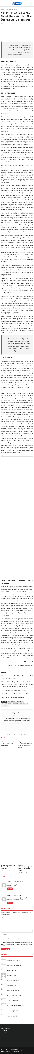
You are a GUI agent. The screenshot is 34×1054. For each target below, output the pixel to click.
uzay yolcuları (5, 705)
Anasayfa (3, 9)
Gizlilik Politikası (5, 1028)
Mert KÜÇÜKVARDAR (13, 965)
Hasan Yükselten (11, 1016)
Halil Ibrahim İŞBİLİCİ (12, 985)
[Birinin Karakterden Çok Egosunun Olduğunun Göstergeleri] (8, 802)
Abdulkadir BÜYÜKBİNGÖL (14, 990)
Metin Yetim (10, 975)
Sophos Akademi (18, 716)
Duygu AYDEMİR (11, 980)
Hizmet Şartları (5, 1033)
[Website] (16, 727)
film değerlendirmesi (7, 703)
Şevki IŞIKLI (10, 970)
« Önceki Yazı (11, 734)
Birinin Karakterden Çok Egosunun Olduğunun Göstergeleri (8, 866)
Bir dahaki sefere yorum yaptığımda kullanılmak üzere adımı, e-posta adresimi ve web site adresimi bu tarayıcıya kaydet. (16, 944)
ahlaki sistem (20, 701)
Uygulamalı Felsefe (12, 9)
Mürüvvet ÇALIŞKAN (12, 996)
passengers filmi (23, 703)
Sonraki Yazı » (23, 734)
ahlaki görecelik (11, 701)
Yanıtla (10, 888)
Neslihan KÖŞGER (12, 1001)
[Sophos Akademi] (17, 3)
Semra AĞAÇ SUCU (12, 1011)
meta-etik (15, 703)
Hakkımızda (4, 1030)
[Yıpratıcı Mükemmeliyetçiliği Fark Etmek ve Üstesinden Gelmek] (25, 802)
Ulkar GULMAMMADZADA (14, 1006)
